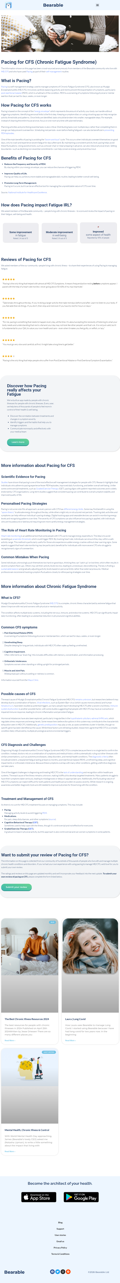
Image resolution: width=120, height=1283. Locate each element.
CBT (35, 822)
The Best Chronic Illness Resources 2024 (27, 1019)
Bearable (53, 5)
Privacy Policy (60, 1247)
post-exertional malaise (11, 93)
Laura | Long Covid (75, 1019)
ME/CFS (5, 71)
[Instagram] (63, 1271)
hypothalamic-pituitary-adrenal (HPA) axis (89, 718)
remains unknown (83, 699)
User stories (60, 1235)
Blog (60, 1222)
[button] (97, 5)
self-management (54, 71)
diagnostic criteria (100, 756)
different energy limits (73, 509)
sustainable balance (10, 569)
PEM (44, 813)
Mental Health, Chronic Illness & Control (27, 1130)
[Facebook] (52, 1271)
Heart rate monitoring (11, 536)
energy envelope (42, 111)
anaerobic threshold (22, 539)
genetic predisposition (47, 724)
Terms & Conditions (60, 1254)
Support (60, 1228)
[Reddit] (68, 1271)
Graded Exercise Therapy (47, 488)
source (52, 819)
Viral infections (43, 702)
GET (31, 828)
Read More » (10, 1040)
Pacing (29, 71)
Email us (60, 1241)
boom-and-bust (52, 139)
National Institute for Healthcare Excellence (27, 192)
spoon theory (8, 512)
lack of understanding (73, 772)
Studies (4, 482)
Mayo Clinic (33, 680)
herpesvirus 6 (7, 705)
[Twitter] (57, 1271)
